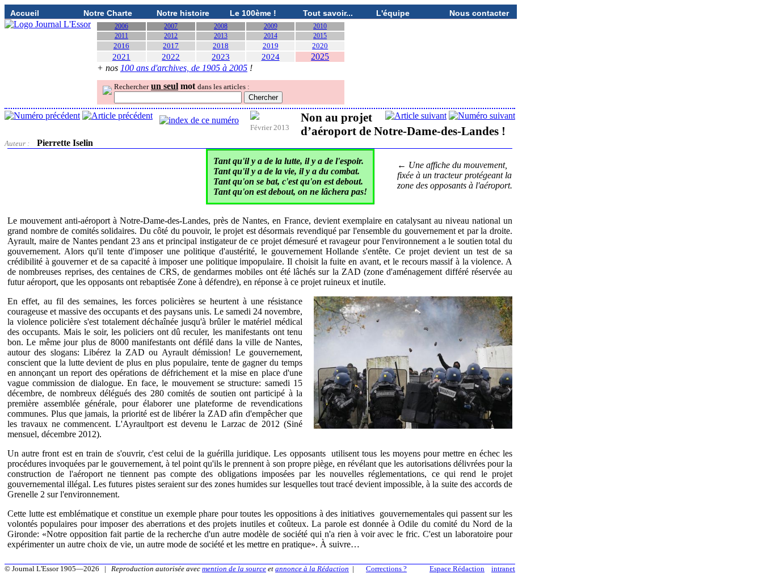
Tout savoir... (328, 13)
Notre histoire (183, 13)
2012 (171, 36)
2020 (320, 45)
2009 (270, 26)
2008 (221, 26)
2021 (121, 56)
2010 (320, 26)
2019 (271, 45)
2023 (221, 56)
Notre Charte (107, 13)
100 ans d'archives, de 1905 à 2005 (183, 68)
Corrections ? (386, 568)
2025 (320, 56)
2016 (121, 45)
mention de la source (234, 568)
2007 (171, 26)
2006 (121, 26)
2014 (270, 36)
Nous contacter (479, 13)
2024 (271, 56)
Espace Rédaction (457, 568)
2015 (320, 36)
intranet (503, 568)
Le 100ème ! (253, 13)
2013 (221, 36)
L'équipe (393, 13)
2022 (171, 56)
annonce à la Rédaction (312, 568)
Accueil (24, 13)
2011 (121, 36)
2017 (171, 45)
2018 (221, 45)
